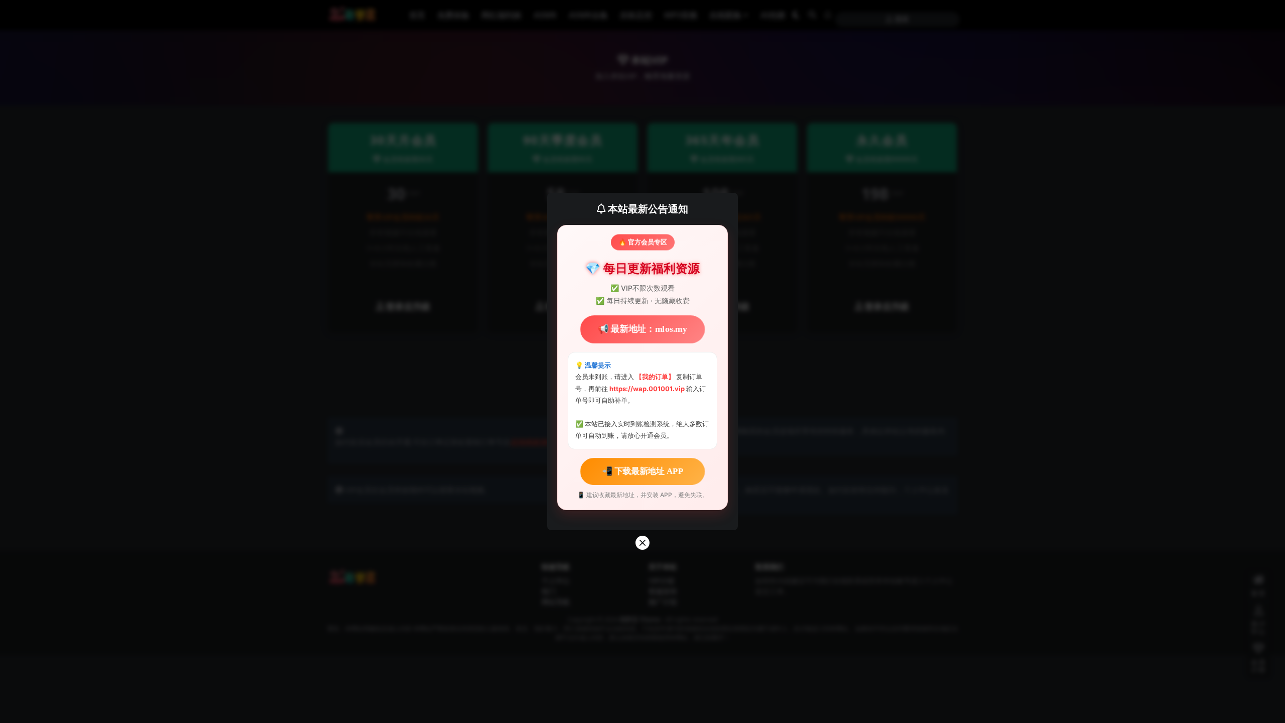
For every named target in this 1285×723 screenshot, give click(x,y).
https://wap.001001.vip (647, 389)
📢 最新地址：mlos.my (642, 329)
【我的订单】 (655, 377)
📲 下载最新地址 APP (642, 470)
